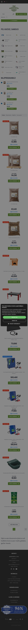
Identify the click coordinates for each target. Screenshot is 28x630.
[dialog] (14, 315)
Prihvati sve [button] (14, 317)
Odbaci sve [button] (14, 320)
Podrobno (14, 314)
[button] (14, 323)
